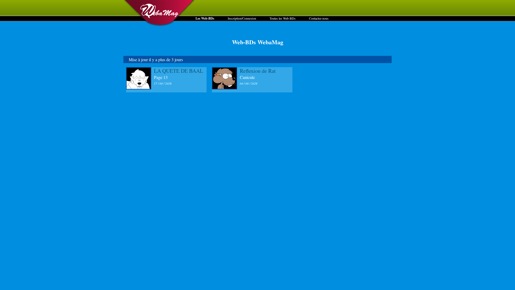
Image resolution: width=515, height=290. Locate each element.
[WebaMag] (159, 25)
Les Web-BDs (205, 18)
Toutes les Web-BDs (283, 18)
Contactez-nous (319, 18)
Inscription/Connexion (242, 18)
